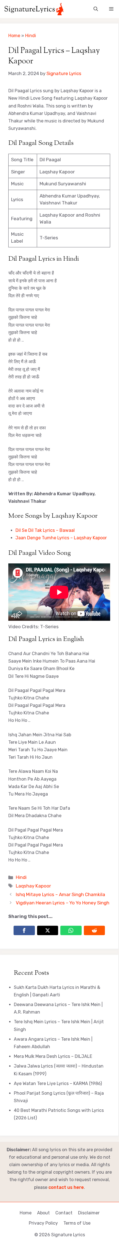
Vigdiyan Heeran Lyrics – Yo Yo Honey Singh (62, 903)
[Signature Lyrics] (34, 9)
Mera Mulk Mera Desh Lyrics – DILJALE (53, 1056)
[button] (96, 9)
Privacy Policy (43, 1223)
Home (14, 35)
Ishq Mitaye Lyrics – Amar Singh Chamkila (60, 894)
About (43, 1212)
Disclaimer (89, 1212)
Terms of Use (76, 1223)
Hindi (30, 35)
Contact (64, 1212)
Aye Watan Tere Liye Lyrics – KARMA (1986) (58, 1083)
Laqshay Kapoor (33, 886)
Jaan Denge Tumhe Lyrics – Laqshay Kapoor (61, 537)
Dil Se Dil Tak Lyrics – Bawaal (45, 530)
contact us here (66, 1187)
